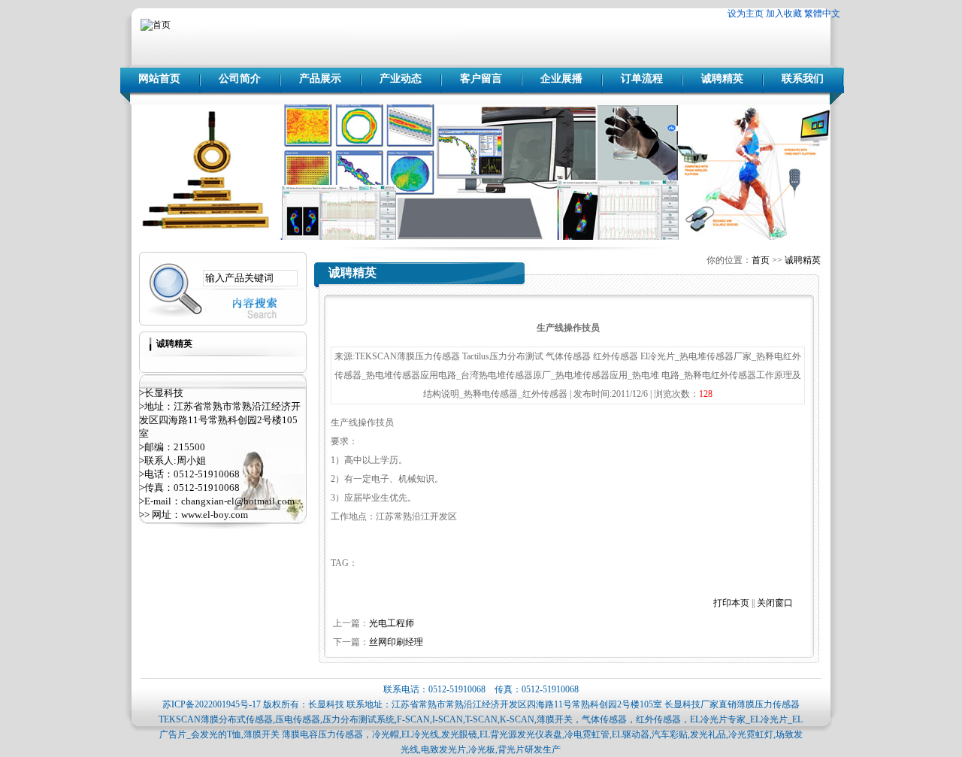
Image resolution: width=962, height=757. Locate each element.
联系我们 (803, 78)
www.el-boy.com (214, 514)
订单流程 (642, 78)
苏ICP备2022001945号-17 (211, 704)
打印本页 (731, 603)
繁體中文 (822, 13)
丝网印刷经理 (396, 642)
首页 (761, 260)
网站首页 (159, 78)
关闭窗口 (775, 603)
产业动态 (401, 78)
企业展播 (561, 78)
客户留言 (481, 78)
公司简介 (240, 78)
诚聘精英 (722, 78)
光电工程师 (391, 623)
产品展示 (320, 78)
